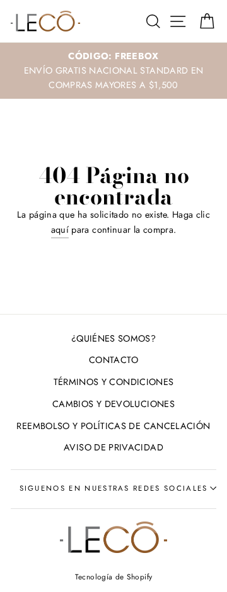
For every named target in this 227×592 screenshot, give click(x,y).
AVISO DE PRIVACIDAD (113, 447)
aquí (60, 229)
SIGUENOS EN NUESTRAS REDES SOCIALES (114, 488)
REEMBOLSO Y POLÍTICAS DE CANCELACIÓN (113, 426)
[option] (113, 70)
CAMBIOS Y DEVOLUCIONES (113, 404)
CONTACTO (113, 360)
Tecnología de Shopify (114, 576)
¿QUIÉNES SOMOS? (113, 338)
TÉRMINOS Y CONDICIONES (114, 382)
